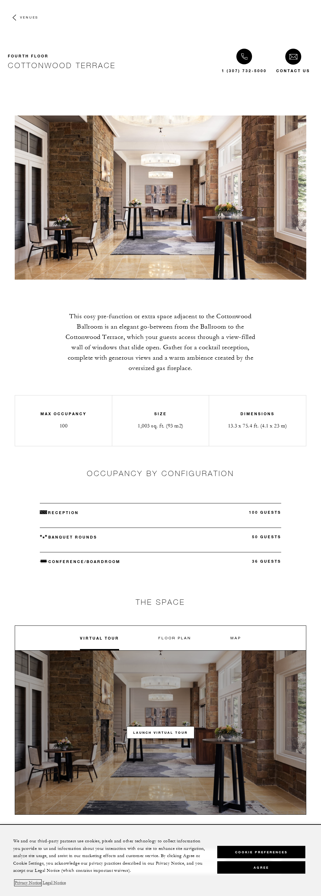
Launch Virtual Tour (160, 733)
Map (235, 638)
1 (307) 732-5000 (244, 70)
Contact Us (293, 70)
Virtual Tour (99, 638)
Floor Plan (174, 638)
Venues (29, 17)
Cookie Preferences (261, 852)
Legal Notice (54, 883)
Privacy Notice (28, 883)
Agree (261, 868)
